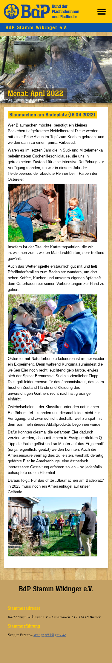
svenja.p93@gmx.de (49, 634)
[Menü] (101, 11)
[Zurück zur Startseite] (41, 11)
